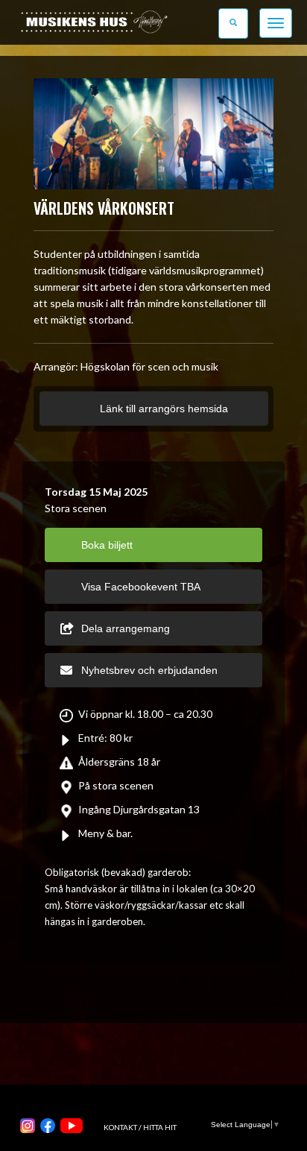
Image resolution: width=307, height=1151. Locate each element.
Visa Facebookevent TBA (140, 587)
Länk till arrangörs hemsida (162, 408)
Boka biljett (107, 545)
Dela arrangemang (125, 628)
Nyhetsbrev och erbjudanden (149, 670)
